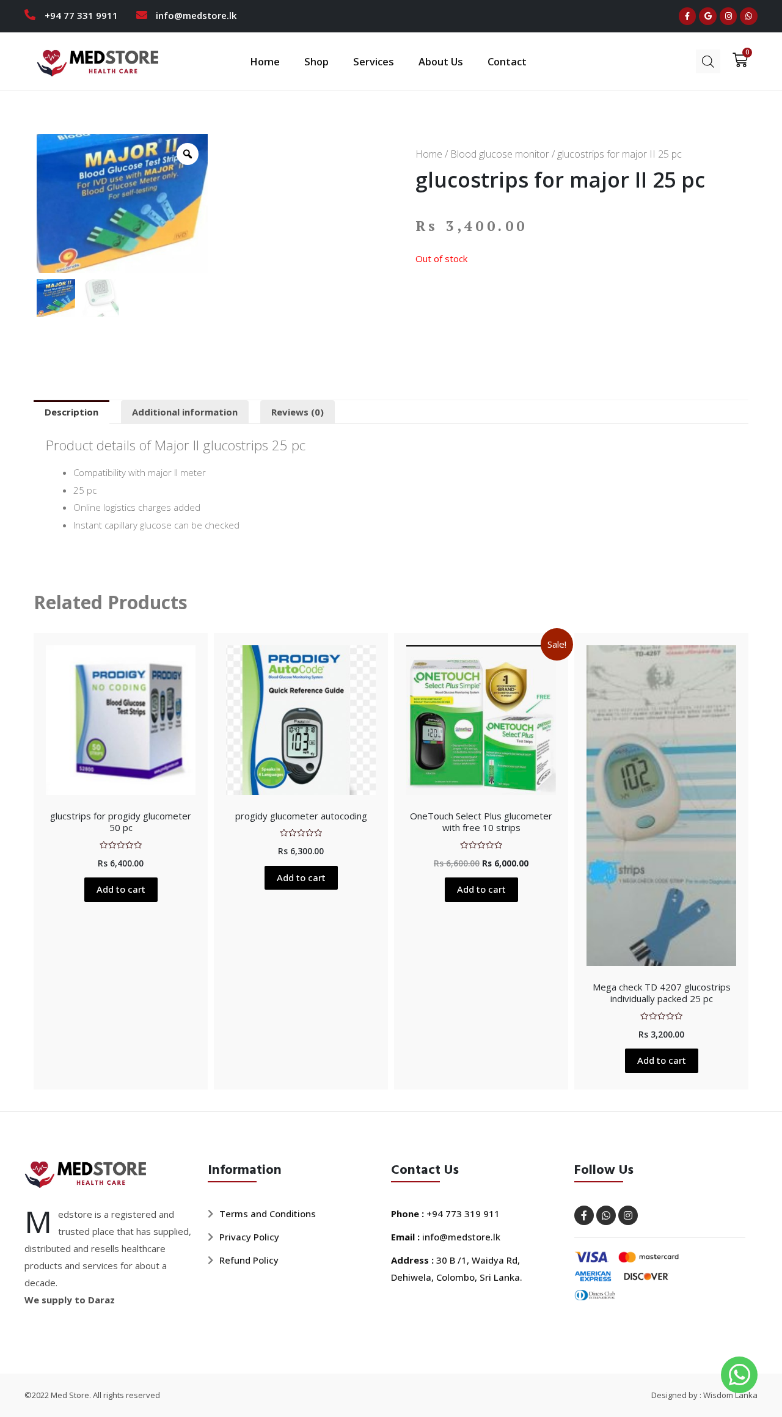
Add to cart (121, 889)
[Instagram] (728, 16)
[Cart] (736, 60)
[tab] (71, 412)
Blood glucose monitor (499, 154)
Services (373, 61)
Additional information (185, 412)
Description (71, 412)
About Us (440, 61)
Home (265, 61)
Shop (316, 61)
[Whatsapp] (749, 16)
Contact (507, 61)
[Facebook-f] (687, 16)
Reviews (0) (297, 412)
